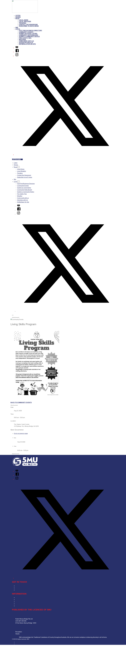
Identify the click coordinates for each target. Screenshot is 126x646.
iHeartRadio (18, 644)
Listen (17, 15)
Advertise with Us (26, 42)
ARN (16, 642)
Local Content (19, 606)
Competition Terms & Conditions (25, 599)
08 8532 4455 (26, 632)
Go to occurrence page (21, 433)
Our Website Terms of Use (23, 603)
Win (16, 27)
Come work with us (26, 41)
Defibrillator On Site (27, 44)
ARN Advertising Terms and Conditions (27, 601)
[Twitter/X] (64, 154)
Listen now (16, 159)
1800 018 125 (24, 634)
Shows (18, 17)
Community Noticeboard (28, 35)
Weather (22, 39)
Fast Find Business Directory (30, 30)
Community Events (26, 32)
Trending (22, 23)
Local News (23, 20)
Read (17, 18)
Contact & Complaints (22, 586)
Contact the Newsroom (28, 24)
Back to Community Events (21, 402)
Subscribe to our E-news (29, 26)
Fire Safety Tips (25, 38)
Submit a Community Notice (29, 36)
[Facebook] (17, 52)
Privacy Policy (19, 597)
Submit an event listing (28, 33)
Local (17, 29)
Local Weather (25, 21)
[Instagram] (16, 56)
